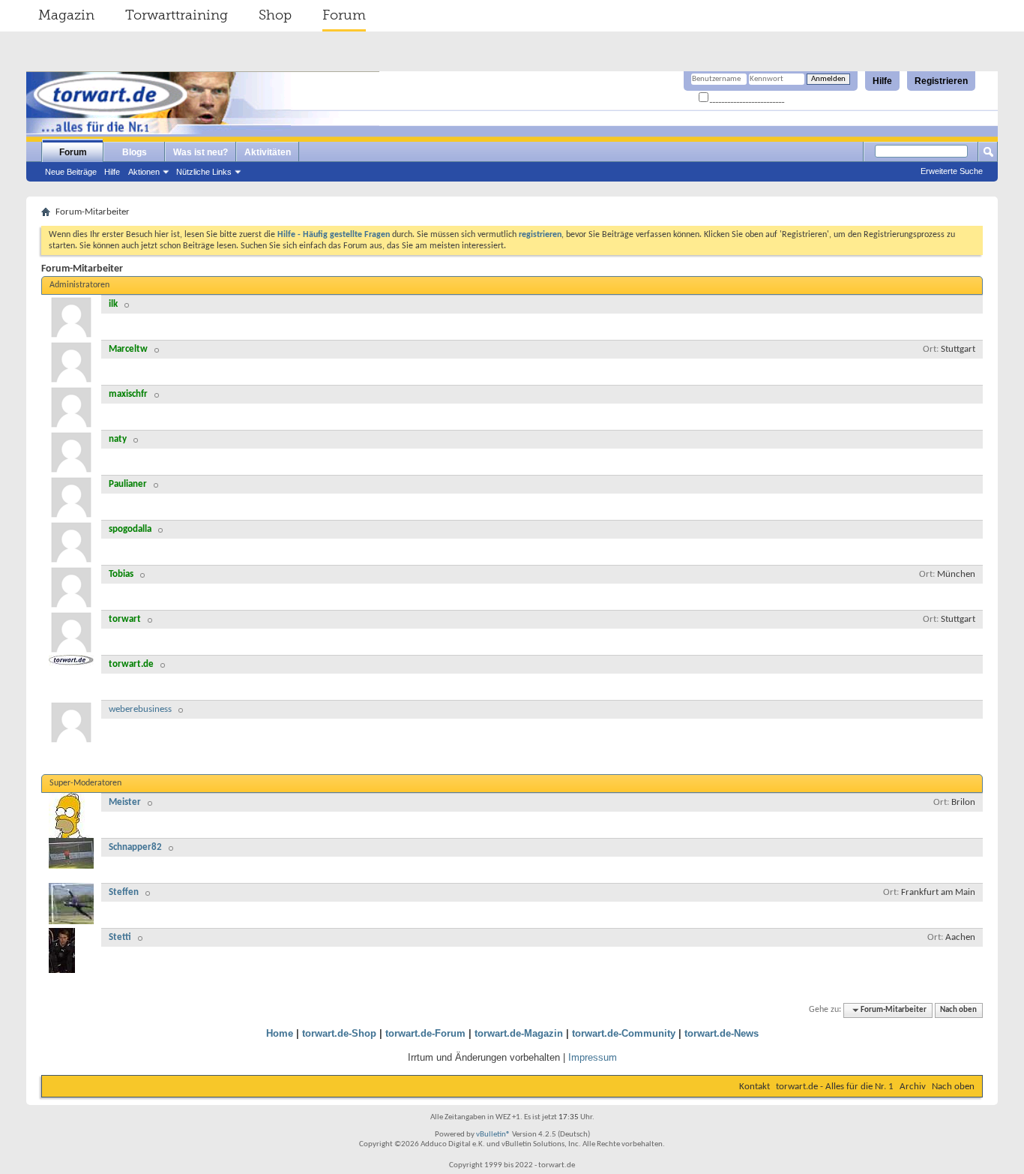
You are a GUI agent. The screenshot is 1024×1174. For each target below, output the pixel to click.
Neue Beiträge (71, 171)
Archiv (913, 1086)
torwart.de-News (721, 1033)
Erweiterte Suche (952, 171)
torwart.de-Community (623, 1033)
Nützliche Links (204, 171)
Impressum (592, 1057)
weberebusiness (140, 709)
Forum (344, 15)
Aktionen (144, 171)
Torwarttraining (176, 15)
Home (279, 1033)
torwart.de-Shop (339, 1033)
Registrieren (941, 81)
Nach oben (958, 1010)
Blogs (134, 152)
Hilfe (882, 81)
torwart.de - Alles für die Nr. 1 (835, 1086)
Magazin (66, 15)
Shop (275, 15)
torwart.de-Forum (425, 1033)
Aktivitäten (267, 152)
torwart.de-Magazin (519, 1033)
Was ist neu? (200, 152)
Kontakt (754, 1086)
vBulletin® (493, 1134)
